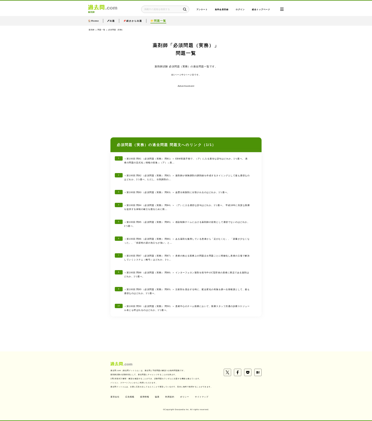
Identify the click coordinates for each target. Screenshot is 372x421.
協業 (157, 397)
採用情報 (144, 397)
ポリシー (184, 397)
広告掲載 (129, 397)
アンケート (202, 9)
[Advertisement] (186, 108)
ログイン (240, 9)
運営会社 (114, 397)
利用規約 (169, 397)
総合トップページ (261, 9)
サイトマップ (201, 397)
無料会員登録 (221, 9)
